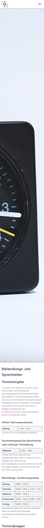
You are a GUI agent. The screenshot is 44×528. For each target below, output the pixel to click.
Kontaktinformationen (11, 412)
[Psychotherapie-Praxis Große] (5, 4)
